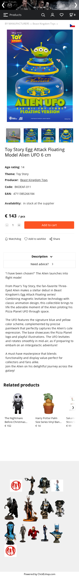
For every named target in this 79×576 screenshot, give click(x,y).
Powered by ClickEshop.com (39, 574)
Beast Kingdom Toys (44, 23)
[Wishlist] (62, 15)
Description (40, 256)
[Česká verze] (72, 25)
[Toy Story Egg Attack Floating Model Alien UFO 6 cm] (39, 76)
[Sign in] (52, 14)
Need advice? (40, 264)
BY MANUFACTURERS (17, 23)
